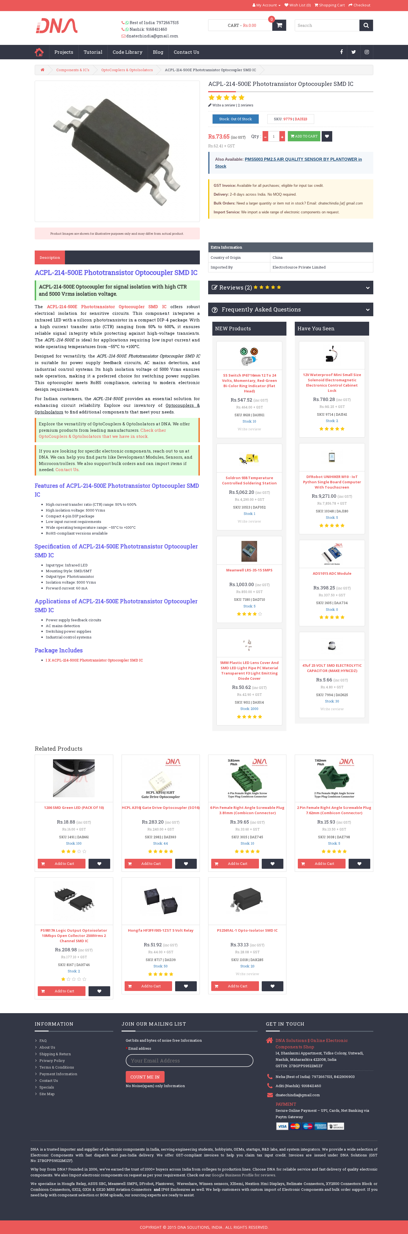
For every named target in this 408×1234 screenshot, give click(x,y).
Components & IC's (72, 69)
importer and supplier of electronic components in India (109, 1149)
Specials (46, 1087)
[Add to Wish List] (327, 136)
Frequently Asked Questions (260, 309)
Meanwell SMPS (122, 1183)
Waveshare (187, 1183)
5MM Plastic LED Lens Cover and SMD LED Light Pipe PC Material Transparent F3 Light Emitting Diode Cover (249, 670)
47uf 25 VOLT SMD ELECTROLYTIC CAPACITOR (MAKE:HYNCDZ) (332, 668)
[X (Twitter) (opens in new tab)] (354, 52)
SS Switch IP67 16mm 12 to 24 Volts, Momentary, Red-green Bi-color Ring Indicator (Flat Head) (249, 383)
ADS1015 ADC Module (332, 573)
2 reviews (245, 105)
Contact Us (186, 52)
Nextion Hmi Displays (264, 1183)
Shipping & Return (55, 1053)
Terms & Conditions (56, 1067)
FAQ (43, 1040)
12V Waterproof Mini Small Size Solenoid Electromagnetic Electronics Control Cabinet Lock (332, 382)
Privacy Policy (52, 1060)
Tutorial (93, 52)
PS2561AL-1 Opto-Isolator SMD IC (247, 930)
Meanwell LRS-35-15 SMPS (249, 570)
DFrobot (146, 1183)
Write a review (223, 105)
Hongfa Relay (73, 1183)
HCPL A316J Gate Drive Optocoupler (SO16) (161, 807)
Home (39, 52)
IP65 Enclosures (175, 1189)
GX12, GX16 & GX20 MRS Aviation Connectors (112, 1189)
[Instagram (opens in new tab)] (367, 52)
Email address (139, 1048)
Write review (249, 428)
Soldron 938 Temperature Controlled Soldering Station (249, 480)
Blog (158, 52)
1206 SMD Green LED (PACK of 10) (74, 807)
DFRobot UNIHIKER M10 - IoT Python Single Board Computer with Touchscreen (332, 482)
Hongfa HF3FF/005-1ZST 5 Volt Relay (160, 930)
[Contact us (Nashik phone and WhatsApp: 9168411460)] (126, 29)
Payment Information (58, 1073)
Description (50, 257)
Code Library (128, 52)
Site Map (47, 1093)
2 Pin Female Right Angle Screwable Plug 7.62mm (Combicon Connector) (334, 810)
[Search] (366, 25)
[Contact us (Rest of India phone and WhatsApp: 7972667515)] (126, 22)
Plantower (164, 1183)
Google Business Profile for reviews (243, 1174)
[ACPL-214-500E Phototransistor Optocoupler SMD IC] (117, 151)
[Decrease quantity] (265, 136)
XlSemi (236, 1183)
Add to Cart (306, 136)
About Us (47, 1047)
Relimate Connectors (305, 1183)
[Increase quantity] (282, 136)
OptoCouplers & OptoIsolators (127, 69)
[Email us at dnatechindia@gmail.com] (124, 36)
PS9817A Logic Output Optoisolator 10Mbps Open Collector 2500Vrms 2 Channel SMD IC (74, 935)
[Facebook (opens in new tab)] (341, 52)
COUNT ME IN (145, 1077)
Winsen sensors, (214, 1183)
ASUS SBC (97, 1183)
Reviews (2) (235, 287)
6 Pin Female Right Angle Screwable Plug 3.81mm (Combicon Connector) (247, 810)
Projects (63, 52)
